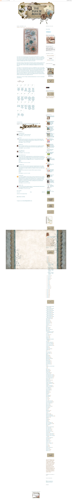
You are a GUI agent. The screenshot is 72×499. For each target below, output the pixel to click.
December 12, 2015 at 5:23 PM (24, 173)
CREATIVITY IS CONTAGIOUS (49, 158)
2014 (47, 289)
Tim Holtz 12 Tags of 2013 (49, 434)
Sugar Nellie (47, 424)
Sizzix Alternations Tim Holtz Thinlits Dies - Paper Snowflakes (29, 98)
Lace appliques (48, 387)
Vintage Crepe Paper (49, 447)
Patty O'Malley (21, 150)
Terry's (48, 174)
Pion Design (47, 407)
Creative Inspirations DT (49, 345)
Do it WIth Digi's (48, 361)
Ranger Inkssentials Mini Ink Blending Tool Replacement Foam (33, 107)
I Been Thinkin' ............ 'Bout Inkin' (50, 190)
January (49, 288)
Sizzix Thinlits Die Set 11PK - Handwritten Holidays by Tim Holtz (33, 98)
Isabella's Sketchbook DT (49, 383)
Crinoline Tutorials (48, 348)
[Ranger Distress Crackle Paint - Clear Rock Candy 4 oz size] (29, 87)
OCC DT (47, 398)
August (49, 279)
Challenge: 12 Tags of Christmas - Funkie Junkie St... (51, 265)
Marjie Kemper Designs (50, 149)
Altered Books (48, 320)
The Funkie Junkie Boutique (32, 59)
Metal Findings (48, 395)
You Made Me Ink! (49, 179)
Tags (46, 425)
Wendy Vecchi (48, 449)
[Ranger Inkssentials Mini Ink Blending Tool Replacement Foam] (33, 104)
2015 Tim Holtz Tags (49, 318)
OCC (46, 397)
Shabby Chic (47, 413)
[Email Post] (39, 123)
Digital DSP (47, 356)
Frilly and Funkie (48, 372)
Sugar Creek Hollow (49, 422)
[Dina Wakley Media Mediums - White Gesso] (26, 87)
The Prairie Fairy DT (49, 431)
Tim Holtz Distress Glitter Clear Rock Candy (22, 106)
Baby (46, 326)
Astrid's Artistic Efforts (50, 144)
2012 (47, 292)
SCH (46, 412)
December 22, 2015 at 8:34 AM (24, 188)
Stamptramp (48, 163)
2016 (47, 260)
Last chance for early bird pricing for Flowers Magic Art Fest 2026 (52, 135)
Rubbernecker (48, 410)
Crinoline (47, 347)
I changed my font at (24, 200)
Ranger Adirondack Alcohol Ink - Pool (22, 114)
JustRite (47, 384)
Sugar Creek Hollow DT (49, 423)
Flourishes (47, 371)
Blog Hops (47, 330)
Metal (47, 394)
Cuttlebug (47, 349)
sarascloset (20, 175)
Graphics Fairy (48, 373)
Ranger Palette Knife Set (18, 114)
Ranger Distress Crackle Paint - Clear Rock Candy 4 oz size (29, 90)
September (49, 278)
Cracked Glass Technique (49, 343)
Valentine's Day (48, 440)
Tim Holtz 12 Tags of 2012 (49, 433)
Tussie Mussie (48, 438)
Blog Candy (47, 328)
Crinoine (47, 346)
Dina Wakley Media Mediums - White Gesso (26, 89)
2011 (47, 293)
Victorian (47, 445)
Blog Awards (47, 327)
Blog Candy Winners (49, 329)
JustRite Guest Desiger (49, 385)
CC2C (47, 333)
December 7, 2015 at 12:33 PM (24, 142)
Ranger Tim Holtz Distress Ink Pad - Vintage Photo (26, 107)
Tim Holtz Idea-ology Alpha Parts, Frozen (26, 97)
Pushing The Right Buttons (50, 121)
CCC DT (47, 335)
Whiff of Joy (47, 450)
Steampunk (47, 419)
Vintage (47, 446)
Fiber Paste (47, 369)
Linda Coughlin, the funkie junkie (51, 237)
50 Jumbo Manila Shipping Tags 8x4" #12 (18, 89)
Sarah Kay (47, 411)
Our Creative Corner (49, 400)
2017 (47, 259)
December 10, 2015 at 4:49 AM (24, 162)
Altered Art (47, 319)
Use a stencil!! (52, 191)
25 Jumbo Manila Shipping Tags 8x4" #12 (22, 89)
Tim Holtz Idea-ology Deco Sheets (18, 106)
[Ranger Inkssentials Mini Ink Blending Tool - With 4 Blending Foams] (29, 104)
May (48, 283)
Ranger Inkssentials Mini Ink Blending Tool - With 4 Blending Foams (29, 107)
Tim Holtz (47, 432)
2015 (47, 261)
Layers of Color (48, 388)
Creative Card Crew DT (49, 344)
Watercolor (47, 448)
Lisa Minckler (20, 164)
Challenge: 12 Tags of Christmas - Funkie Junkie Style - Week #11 (25, 27)
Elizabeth (20, 144)
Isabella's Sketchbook (49, 382)
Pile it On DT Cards (48, 406)
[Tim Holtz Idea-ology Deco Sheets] (18, 104)
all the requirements (32, 58)
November (49, 275)
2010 (47, 294)
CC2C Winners (48, 334)
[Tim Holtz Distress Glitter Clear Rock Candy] (22, 104)
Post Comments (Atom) (24, 193)
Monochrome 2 (52, 116)
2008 (47, 297)
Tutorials (47, 439)
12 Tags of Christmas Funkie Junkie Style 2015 (29, 124)
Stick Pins (47, 421)
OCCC (47, 399)
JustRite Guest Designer (49, 386)
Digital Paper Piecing (49, 358)
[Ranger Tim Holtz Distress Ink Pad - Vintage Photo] (26, 104)
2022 (47, 256)
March (49, 285)
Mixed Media (48, 396)
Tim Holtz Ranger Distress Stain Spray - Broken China (18, 98)
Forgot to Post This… (50, 150)
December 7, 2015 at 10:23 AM (24, 135)
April (48, 284)
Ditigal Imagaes (48, 360)
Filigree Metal (48, 370)
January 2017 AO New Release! (52, 176)
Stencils (47, 420)
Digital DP (47, 355)
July (48, 280)
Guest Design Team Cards (49, 374)
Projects (47, 408)
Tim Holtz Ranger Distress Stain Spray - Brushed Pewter (22, 98)
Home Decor (48, 381)
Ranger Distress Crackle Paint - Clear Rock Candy (33, 90)
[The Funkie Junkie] (50, 43)
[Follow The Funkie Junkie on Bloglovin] (48, 32)
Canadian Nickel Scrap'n (50, 152)
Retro (47, 409)
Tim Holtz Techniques (49, 437)
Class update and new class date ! (52, 186)
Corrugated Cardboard (49, 342)
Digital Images (48, 357)
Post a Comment (19, 190)
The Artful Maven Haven (50, 126)
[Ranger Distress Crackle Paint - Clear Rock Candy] (33, 87)
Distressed (47, 359)
